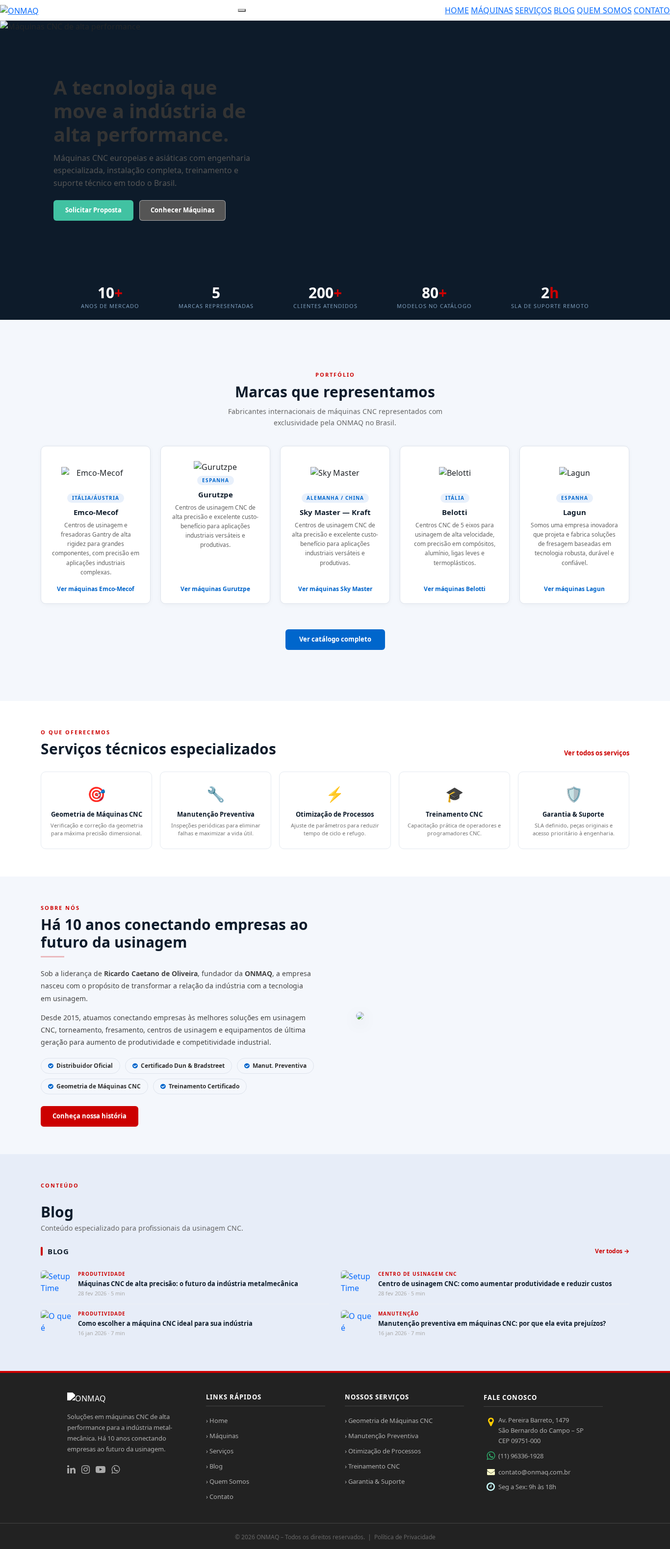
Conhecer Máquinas (182, 210)
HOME (457, 10)
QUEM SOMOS (604, 10)
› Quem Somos (227, 1481)
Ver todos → (612, 1251)
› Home (217, 1420)
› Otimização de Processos (383, 1450)
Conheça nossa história (89, 1115)
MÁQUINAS (492, 10)
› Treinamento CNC (372, 1466)
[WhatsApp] (115, 1469)
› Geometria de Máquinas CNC (389, 1420)
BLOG (564, 10)
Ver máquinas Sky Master (335, 589)
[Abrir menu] (242, 10)
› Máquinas (222, 1435)
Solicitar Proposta (93, 210)
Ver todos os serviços (596, 753)
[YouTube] (100, 1469)
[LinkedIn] (71, 1469)
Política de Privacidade (405, 1537)
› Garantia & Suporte (375, 1481)
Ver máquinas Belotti (455, 589)
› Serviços (219, 1450)
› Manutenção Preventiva (381, 1435)
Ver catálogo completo (335, 639)
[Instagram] (85, 1469)
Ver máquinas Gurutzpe (215, 589)
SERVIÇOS (533, 10)
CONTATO (652, 10)
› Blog (214, 1466)
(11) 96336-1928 (520, 1455)
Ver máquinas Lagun (574, 589)
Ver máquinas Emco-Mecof (95, 589)
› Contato (219, 1496)
